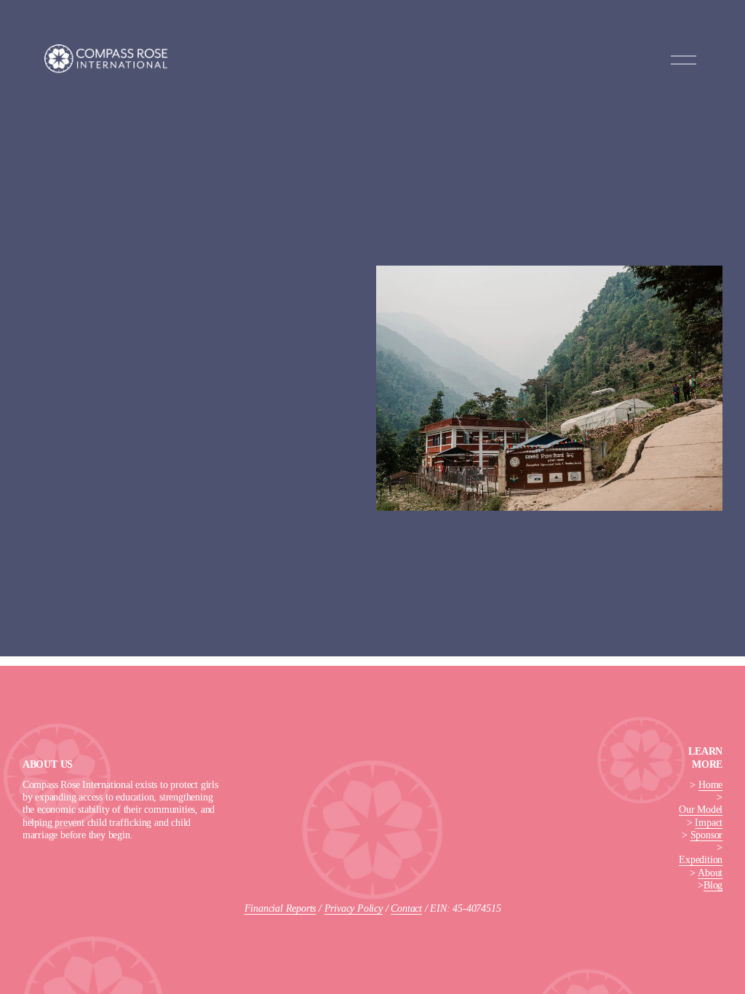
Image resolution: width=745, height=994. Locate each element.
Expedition (700, 859)
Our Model (700, 809)
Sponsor (706, 834)
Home (710, 784)
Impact (708, 822)
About (710, 872)
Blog (713, 885)
